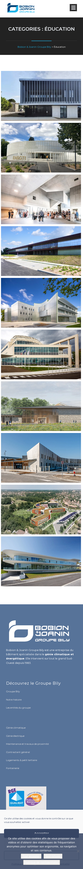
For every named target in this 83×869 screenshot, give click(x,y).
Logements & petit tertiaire (21, 760)
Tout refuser (53, 856)
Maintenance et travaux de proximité (27, 743)
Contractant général (18, 752)
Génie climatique (16, 727)
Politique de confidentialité (41, 862)
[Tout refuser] (78, 851)
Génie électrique (15, 735)
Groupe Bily (13, 691)
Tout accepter (31, 856)
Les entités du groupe (18, 707)
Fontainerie (12, 768)
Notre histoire (14, 699)
